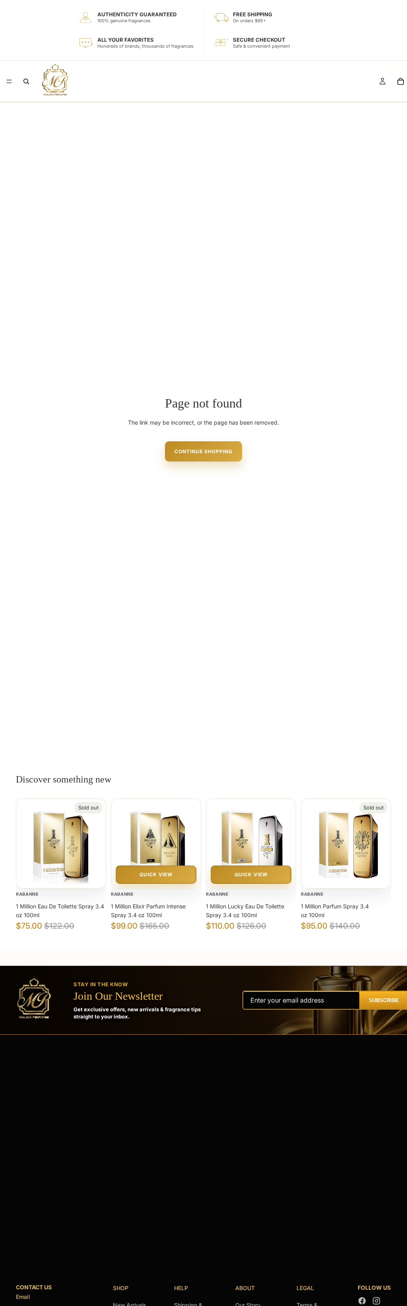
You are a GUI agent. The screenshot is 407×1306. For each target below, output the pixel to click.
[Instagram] (376, 1300)
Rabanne (27, 894)
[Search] (26, 81)
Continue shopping (203, 451)
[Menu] (9, 81)
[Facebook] (362, 1300)
